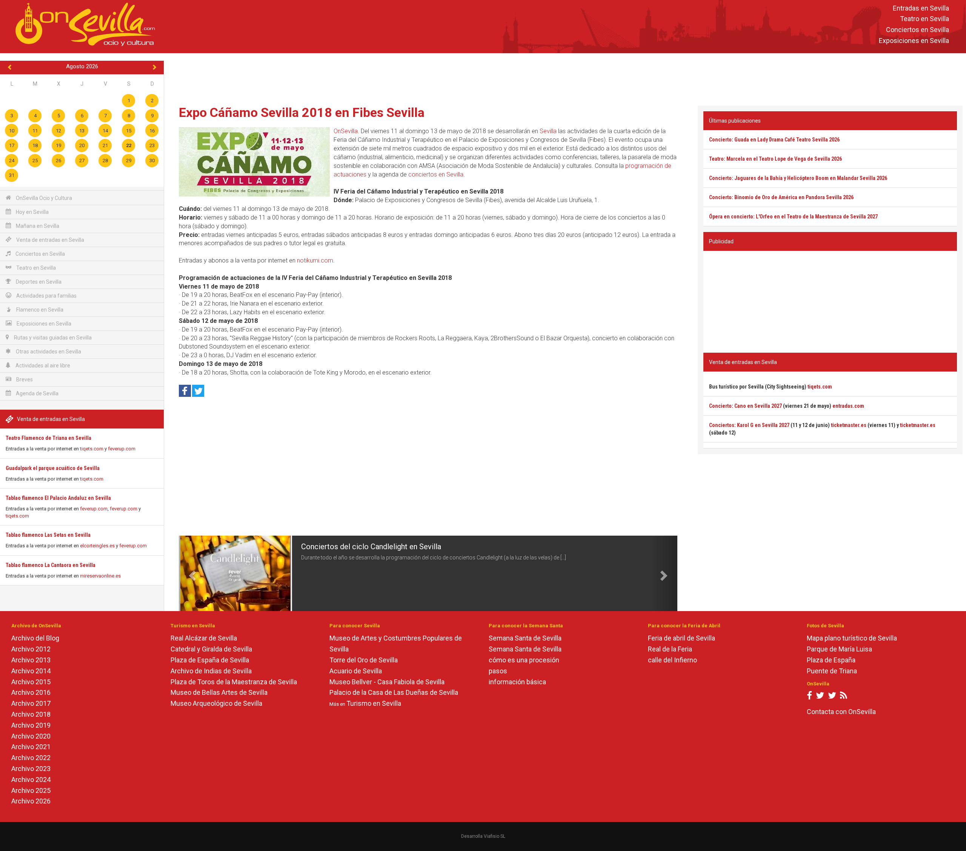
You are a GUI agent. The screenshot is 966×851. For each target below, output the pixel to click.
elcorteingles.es (97, 545)
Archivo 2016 (31, 692)
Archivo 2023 (31, 769)
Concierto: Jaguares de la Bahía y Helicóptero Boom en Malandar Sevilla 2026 (798, 178)
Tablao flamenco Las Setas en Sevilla (48, 535)
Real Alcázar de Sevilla (204, 638)
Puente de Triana (832, 671)
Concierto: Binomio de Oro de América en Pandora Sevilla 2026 (781, 197)
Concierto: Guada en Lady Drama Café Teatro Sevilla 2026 (774, 140)
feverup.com (121, 449)
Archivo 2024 (31, 779)
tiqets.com (91, 449)
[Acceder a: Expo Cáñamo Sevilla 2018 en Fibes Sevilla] (254, 162)
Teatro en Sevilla (924, 19)
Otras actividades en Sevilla (48, 352)
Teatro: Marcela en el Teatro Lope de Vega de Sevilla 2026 (775, 159)
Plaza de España (831, 660)
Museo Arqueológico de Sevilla (216, 703)
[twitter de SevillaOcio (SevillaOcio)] (832, 697)
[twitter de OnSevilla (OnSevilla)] (820, 697)
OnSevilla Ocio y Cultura (43, 198)
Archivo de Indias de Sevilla (211, 671)
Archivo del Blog (35, 638)
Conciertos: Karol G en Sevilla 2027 (749, 425)
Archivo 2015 (31, 682)
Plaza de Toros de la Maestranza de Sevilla (234, 682)
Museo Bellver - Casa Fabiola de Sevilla (387, 682)
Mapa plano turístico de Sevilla (852, 638)
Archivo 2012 (31, 649)
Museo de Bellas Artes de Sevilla (219, 692)
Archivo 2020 (31, 736)
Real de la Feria (670, 649)
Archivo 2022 (31, 758)
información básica (517, 682)
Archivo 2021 (31, 747)
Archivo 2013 (31, 660)
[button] (191, 573)
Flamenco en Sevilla (39, 310)
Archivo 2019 (31, 725)
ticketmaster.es (848, 425)
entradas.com (848, 406)
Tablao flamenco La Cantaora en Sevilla (50, 565)
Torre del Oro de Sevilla (363, 660)
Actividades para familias (46, 296)
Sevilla (548, 131)
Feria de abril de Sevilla (681, 638)
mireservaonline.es (100, 576)
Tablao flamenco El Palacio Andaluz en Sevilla (58, 498)
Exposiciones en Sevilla (914, 41)
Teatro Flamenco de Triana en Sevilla (48, 438)
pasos (498, 671)
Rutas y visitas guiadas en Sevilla (52, 338)
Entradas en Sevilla (921, 8)
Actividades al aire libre (42, 366)
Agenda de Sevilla (36, 393)
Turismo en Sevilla (373, 703)
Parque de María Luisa (839, 649)
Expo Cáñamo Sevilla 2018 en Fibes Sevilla (302, 112)
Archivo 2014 (31, 671)
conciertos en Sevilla (435, 174)
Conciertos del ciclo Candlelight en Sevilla (371, 546)
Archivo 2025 (31, 790)
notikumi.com (315, 260)
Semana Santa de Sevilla (525, 638)
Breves (24, 379)
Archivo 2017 (31, 703)
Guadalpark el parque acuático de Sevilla (53, 468)
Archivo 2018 (31, 714)
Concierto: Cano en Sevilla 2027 (745, 406)
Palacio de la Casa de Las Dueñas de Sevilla (393, 692)
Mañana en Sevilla (37, 226)
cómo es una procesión (524, 660)
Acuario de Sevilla (355, 671)
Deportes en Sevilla (38, 282)
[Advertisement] (565, 78)
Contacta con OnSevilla (841, 712)
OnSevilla (346, 131)
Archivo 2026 (31, 801)
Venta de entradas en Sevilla (49, 240)
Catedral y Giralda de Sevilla (211, 649)
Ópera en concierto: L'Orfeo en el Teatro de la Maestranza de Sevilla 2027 (793, 217)
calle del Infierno (672, 660)
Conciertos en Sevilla (917, 30)
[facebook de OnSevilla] (809, 697)
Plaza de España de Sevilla (210, 660)
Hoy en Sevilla (32, 212)
